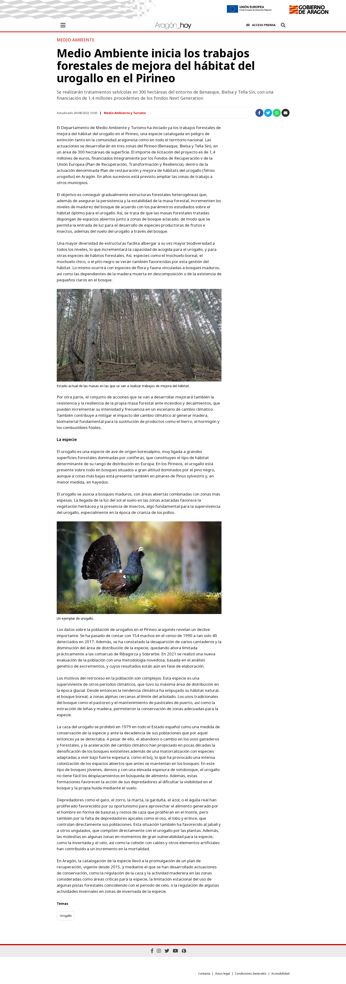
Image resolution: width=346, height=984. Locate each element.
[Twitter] (167, 951)
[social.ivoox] (184, 951)
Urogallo (66, 915)
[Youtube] (175, 951)
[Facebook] (152, 951)
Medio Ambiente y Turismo (125, 113)
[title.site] (308, 9)
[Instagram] (159, 951)
